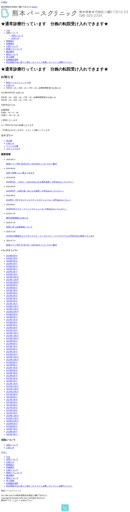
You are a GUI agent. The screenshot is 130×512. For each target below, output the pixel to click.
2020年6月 (12, 432)
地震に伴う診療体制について (19, 227)
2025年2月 (12, 301)
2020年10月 (12, 421)
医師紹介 (10, 41)
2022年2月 (12, 381)
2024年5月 (12, 325)
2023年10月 (12, 338)
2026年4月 (12, 266)
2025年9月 (12, 285)
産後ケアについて (14, 49)
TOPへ (4, 452)
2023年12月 (12, 333)
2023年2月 (12, 354)
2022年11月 (12, 357)
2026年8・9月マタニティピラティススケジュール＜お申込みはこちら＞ (38, 200)
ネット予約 (65, 507)
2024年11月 (12, 309)
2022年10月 (12, 360)
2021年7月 (12, 400)
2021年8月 (12, 397)
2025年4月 (12, 296)
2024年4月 (12, 328)
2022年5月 (12, 373)
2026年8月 (12, 256)
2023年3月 (12, 352)
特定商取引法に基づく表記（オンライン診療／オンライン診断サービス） (39, 62)
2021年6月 (12, 402)
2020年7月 (12, 429)
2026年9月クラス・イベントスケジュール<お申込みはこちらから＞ (36, 209)
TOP (8, 30)
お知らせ (15, 38)
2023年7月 (12, 346)
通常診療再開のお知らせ (17, 218)
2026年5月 (12, 264)
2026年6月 (12, 261)
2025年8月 (12, 288)
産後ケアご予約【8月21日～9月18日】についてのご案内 (31, 164)
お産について (12, 46)
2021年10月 (12, 392)
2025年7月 (12, 290)
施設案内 (10, 52)
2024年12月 (12, 306)
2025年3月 (12, 298)
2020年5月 (12, 434)
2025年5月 (12, 293)
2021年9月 (12, 394)
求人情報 (10, 57)
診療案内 (10, 44)
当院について (17, 36)
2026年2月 (12, 272)
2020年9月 (12, 424)
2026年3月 (12, 269)
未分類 (9, 141)
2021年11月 (12, 389)
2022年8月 (12, 365)
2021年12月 (12, 386)
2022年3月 (12, 378)
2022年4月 (12, 376)
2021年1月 (12, 413)
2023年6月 (12, 349)
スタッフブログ (13, 149)
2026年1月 (12, 274)
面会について (12, 54)
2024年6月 (12, 322)
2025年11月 (12, 280)
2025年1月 (12, 304)
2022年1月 (12, 384)
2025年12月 (12, 277)
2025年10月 (12, 282)
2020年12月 (12, 416)
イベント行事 (12, 146)
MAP (34, 7)
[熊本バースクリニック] (64, 17)
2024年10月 (12, 312)
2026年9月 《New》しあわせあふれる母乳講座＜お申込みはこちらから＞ (40, 182)
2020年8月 (12, 426)
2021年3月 (12, 408)
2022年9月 (12, 362)
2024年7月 (12, 320)
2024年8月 (12, 317)
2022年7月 (12, 368)
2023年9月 (12, 341)
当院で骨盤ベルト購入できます (20, 173)
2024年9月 (12, 314)
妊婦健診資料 (12, 60)
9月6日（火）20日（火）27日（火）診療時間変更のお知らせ (28, 97)
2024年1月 (12, 330)
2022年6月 (12, 370)
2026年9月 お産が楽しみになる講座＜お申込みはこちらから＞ (35, 191)
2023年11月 (12, 336)
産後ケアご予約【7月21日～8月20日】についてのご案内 (31, 245)
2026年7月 (12, 258)
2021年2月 (12, 410)
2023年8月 (12, 344)
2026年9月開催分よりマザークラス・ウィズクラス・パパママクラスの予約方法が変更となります (50, 236)
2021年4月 (12, 405)
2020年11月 (12, 418)
